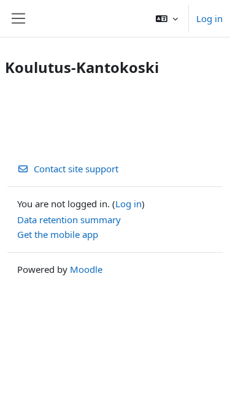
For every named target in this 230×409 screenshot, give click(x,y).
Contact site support (76, 168)
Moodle (86, 269)
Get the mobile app (57, 234)
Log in (209, 18)
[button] (167, 18)
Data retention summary (69, 219)
